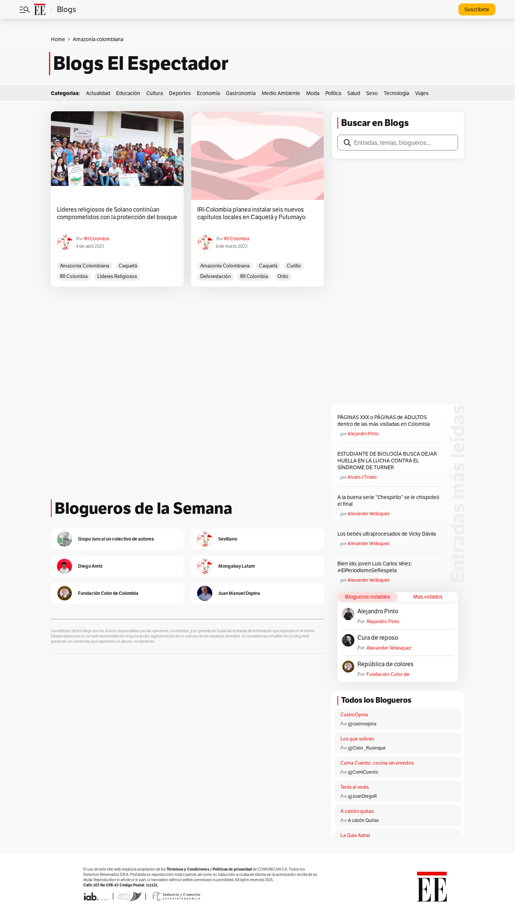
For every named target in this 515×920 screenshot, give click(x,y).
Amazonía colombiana (84, 266)
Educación (128, 93)
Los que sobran (357, 739)
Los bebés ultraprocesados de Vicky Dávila (387, 533)
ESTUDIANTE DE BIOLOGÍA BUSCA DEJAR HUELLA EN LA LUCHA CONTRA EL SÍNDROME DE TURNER (387, 460)
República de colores (385, 664)
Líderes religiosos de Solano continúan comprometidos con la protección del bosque (117, 213)
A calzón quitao (357, 811)
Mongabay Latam (236, 566)
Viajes (422, 93)
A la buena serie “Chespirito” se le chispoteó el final (388, 500)
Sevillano (227, 539)
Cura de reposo (377, 638)
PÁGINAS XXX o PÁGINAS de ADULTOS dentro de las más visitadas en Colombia (383, 420)
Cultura (154, 93)
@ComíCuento (363, 772)
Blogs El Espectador (140, 63)
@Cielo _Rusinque (367, 748)
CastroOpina (354, 714)
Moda (312, 93)
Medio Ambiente (281, 93)
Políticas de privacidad (232, 869)
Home (58, 39)
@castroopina (362, 723)
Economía (208, 93)
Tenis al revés (354, 787)
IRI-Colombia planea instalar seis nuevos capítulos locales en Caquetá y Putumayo (251, 213)
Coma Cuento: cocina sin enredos (377, 763)
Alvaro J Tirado (362, 477)
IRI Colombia (96, 238)
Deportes (180, 93)
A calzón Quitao (363, 820)
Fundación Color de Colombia (387, 674)
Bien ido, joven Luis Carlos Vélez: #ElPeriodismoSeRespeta (374, 567)
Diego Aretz (90, 566)
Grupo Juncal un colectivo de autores (116, 539)
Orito (282, 276)
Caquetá (128, 266)
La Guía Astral (355, 835)
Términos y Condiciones (188, 869)
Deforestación (215, 276)
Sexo (372, 93)
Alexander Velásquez (368, 513)
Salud (353, 93)
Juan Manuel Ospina (239, 593)
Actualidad (98, 93)
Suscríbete (476, 9)
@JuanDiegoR (362, 796)
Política (333, 93)
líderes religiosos (117, 276)
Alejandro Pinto (363, 433)
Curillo (294, 266)
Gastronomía (241, 93)
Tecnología (396, 93)
